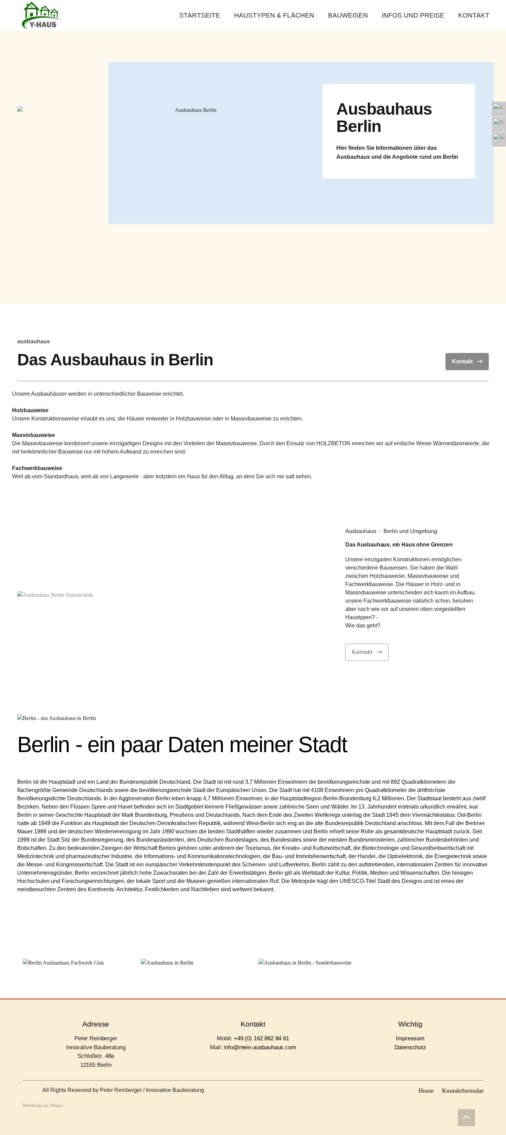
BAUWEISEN (348, 15)
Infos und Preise (413, 15)
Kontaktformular (463, 1090)
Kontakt (473, 15)
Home (426, 1090)
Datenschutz (410, 1047)
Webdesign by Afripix (42, 1105)
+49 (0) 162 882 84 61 (261, 1038)
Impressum (410, 1038)
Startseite (199, 15)
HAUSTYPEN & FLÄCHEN (274, 15)
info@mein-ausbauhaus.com (260, 1047)
